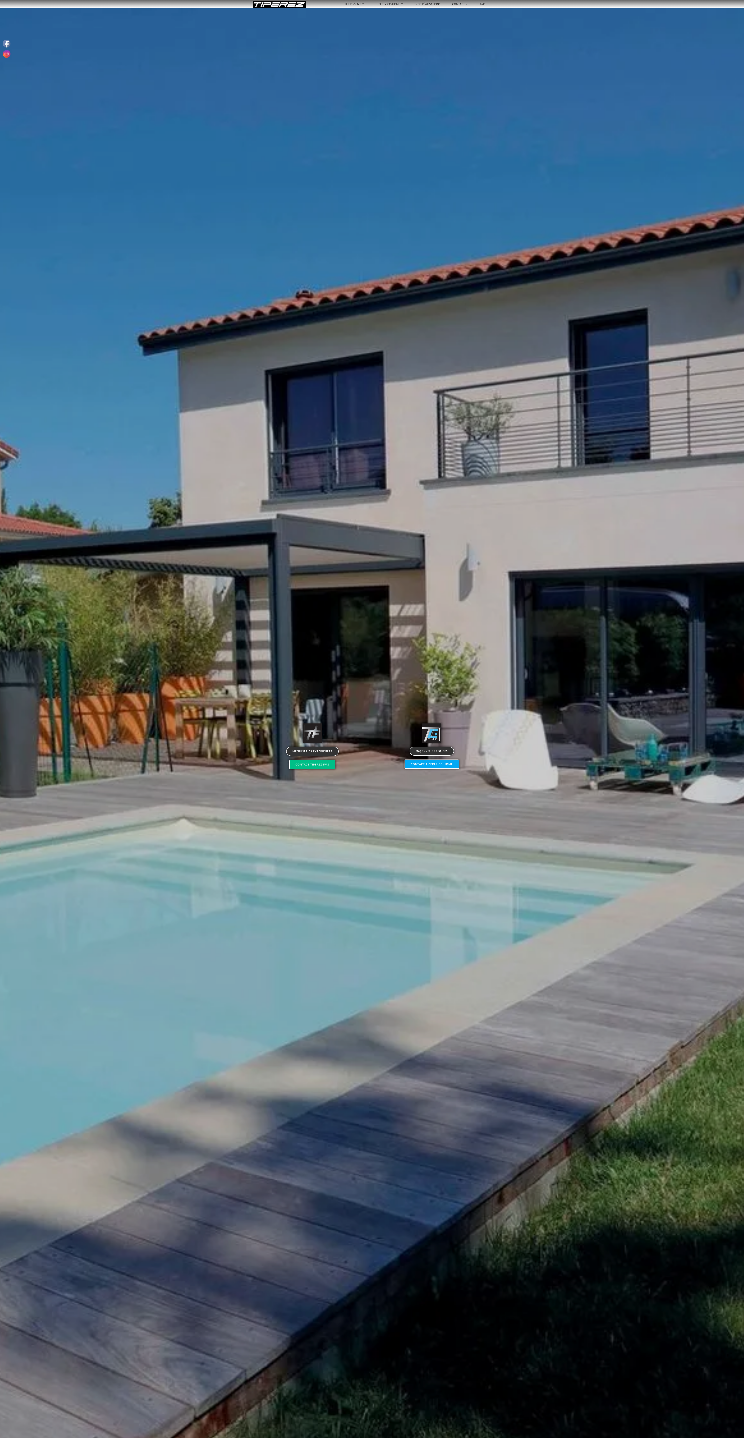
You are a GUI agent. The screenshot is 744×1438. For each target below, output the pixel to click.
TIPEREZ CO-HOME (388, 4)
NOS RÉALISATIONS (428, 4)
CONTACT (458, 4)
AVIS (483, 4)
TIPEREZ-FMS (352, 4)
